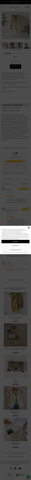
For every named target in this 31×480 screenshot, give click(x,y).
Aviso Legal (25, 252)
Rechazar (16, 245)
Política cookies (7, 252)
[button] (28, 227)
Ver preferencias (15, 249)
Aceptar (15, 241)
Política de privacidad (16, 252)
